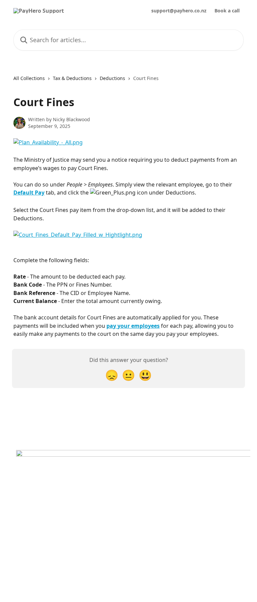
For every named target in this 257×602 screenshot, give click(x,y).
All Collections (29, 78)
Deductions (112, 78)
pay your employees (133, 325)
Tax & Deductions (72, 78)
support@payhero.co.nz (178, 10)
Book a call (227, 10)
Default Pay (29, 192)
